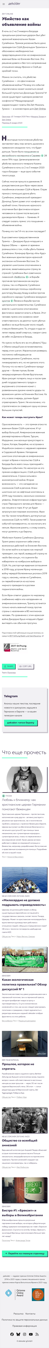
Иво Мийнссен (23, 1167)
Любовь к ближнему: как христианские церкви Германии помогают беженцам (24, 804)
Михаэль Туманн (38, 116)
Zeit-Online (40, 108)
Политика (11, 672)
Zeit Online (7, 14)
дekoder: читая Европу (20, 722)
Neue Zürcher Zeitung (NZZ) (16, 896)
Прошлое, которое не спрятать (18, 1066)
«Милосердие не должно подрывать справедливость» (24, 902)
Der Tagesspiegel (10, 1060)
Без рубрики (7, 1021)
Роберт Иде (22, 1097)
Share (10, 666)
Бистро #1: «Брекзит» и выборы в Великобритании (22, 1213)
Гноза (9, 796)
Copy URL (27, 666)
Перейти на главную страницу (26, 1253)
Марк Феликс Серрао (26, 936)
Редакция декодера (27, 1021)
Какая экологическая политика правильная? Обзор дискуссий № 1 (24, 984)
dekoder (6, 976)
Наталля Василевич (15, 857)
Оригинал (6, 116)
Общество (6, 936)
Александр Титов (23, 1240)
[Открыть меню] (3, 4)
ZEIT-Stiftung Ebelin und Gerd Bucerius (25, 636)
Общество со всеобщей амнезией (19, 1143)
